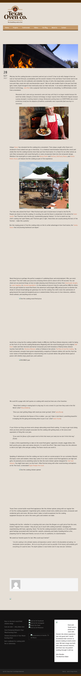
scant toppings (16, 285)
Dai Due (53, 156)
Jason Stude (57, 419)
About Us (54, 28)
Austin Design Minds (72, 671)
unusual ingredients (29, 285)
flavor (16, 147)
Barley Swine (44, 156)
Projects (15, 28)
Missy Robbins (25, 408)
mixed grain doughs (71, 283)
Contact (63, 28)
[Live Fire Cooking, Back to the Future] (40, 56)
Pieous (65, 156)
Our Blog (45, 28)
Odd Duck (59, 156)
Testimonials (26, 28)
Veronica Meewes (29, 349)
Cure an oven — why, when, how (14, 627)
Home (7, 28)
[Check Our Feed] (34, 625)
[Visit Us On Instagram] (36, 623)
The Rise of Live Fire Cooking (65, 349)
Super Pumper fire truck (36, 465)
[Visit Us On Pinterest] (36, 628)
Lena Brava (59, 412)
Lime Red (26, 88)
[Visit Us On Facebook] (36, 621)
